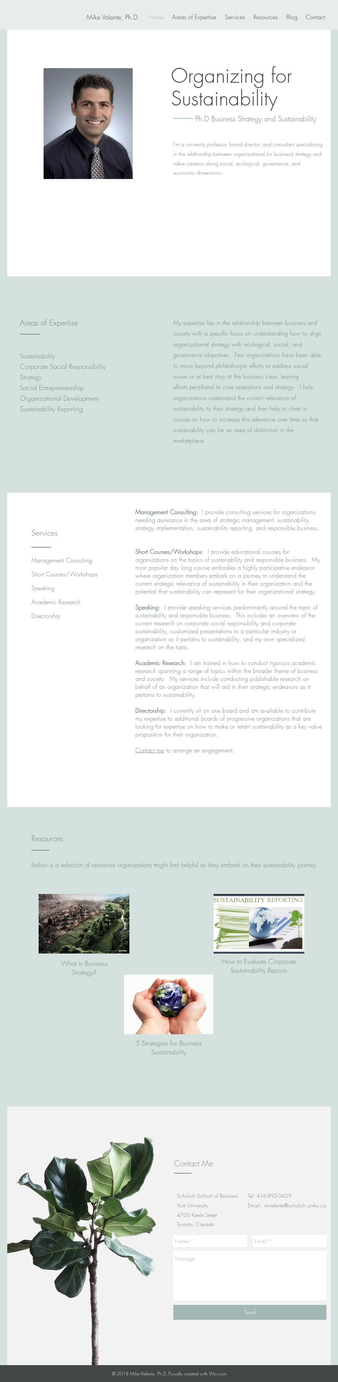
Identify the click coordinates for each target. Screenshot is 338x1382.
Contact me (149, 750)
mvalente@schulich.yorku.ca (295, 1205)
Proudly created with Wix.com (197, 1373)
